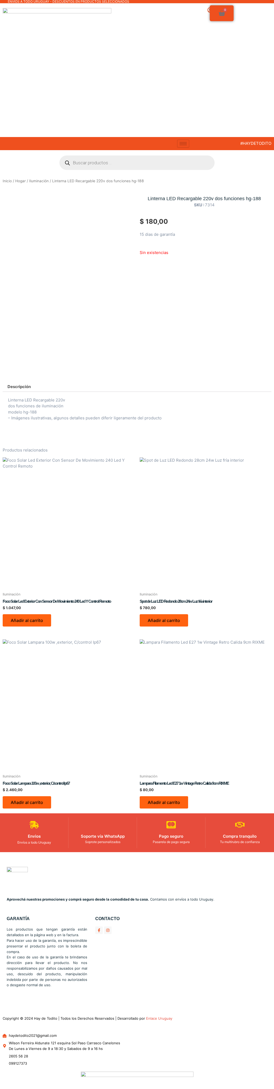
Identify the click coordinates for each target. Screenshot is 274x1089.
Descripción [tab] (19, 386)
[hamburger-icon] (183, 143)
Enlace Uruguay (159, 1018)
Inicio (7, 181)
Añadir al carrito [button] (27, 620)
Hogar (20, 181)
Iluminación (39, 181)
